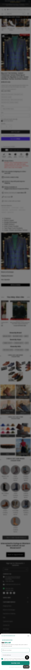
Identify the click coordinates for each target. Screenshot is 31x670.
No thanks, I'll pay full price (15, 667)
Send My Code (15, 663)
